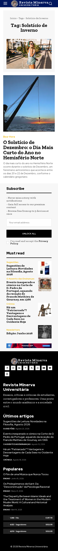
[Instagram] (13, 368)
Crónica (10, 304)
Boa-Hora (9, 137)
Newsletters (13, 330)
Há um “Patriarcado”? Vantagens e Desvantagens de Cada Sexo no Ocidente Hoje (18, 315)
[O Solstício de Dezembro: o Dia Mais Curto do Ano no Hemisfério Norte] (29, 103)
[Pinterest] (25, 368)
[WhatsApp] (37, 368)
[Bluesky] (50, 368)
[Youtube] (44, 368)
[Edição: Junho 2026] (45, 332)
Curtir (49, 518)
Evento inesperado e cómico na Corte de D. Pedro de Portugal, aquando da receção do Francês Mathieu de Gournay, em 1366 (20, 290)
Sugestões (12, 262)
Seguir (49, 524)
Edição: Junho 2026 (19, 333)
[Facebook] (7, 368)
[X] (31, 368)
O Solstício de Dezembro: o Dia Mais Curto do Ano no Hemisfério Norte (28, 150)
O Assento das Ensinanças (20, 279)
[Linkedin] (19, 368)
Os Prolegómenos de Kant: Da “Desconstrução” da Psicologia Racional (26, 485)
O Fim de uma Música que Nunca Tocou (25, 474)
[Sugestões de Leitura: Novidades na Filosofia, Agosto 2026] (45, 268)
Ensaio (6, 478)
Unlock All (29, 233)
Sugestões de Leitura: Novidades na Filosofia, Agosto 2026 (19, 270)
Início (13, 18)
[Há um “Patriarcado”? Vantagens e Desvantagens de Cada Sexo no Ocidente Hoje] (45, 309)
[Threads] (7, 374)
